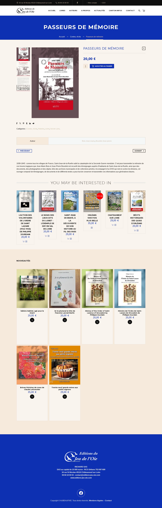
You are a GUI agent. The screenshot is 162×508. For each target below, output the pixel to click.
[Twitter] (20, 123)
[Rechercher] (139, 10)
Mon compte (92, 3)
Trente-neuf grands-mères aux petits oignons (65, 388)
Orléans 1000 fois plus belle (92, 218)
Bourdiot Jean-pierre (104, 141)
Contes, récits (31, 129)
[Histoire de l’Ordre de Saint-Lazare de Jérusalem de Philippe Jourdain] (129, 288)
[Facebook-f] (81, 493)
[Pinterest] (23, 123)
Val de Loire (55, 129)
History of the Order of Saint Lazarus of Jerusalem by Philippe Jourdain (97, 313)
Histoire (41, 129)
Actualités (99, 11)
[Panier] (144, 10)
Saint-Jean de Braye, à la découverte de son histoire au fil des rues (69, 223)
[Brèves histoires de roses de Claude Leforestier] (32, 365)
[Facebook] (77, 3)
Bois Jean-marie (88, 141)
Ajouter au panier (103, 66)
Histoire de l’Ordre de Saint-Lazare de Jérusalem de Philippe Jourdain (130, 313)
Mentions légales (96, 501)
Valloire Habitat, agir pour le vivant (32, 312)
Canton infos (115, 11)
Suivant (138, 151)
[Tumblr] (27, 123)
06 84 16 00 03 (63, 3)
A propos (85, 11)
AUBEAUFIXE (66, 501)
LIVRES (62, 11)
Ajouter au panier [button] (23, 241)
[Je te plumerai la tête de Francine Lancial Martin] (64, 288)
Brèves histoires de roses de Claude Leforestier (32, 388)
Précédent (25, 151)
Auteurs (73, 11)
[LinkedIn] (30, 123)
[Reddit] (33, 123)
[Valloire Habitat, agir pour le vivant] (32, 288)
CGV (103, 3)
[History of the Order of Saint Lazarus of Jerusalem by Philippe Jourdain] (97, 288)
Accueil (52, 11)
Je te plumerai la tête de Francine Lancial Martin (64, 312)
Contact (130, 11)
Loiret (47, 129)
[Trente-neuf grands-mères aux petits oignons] (64, 365)
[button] (32, 320)
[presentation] (34, 82)
